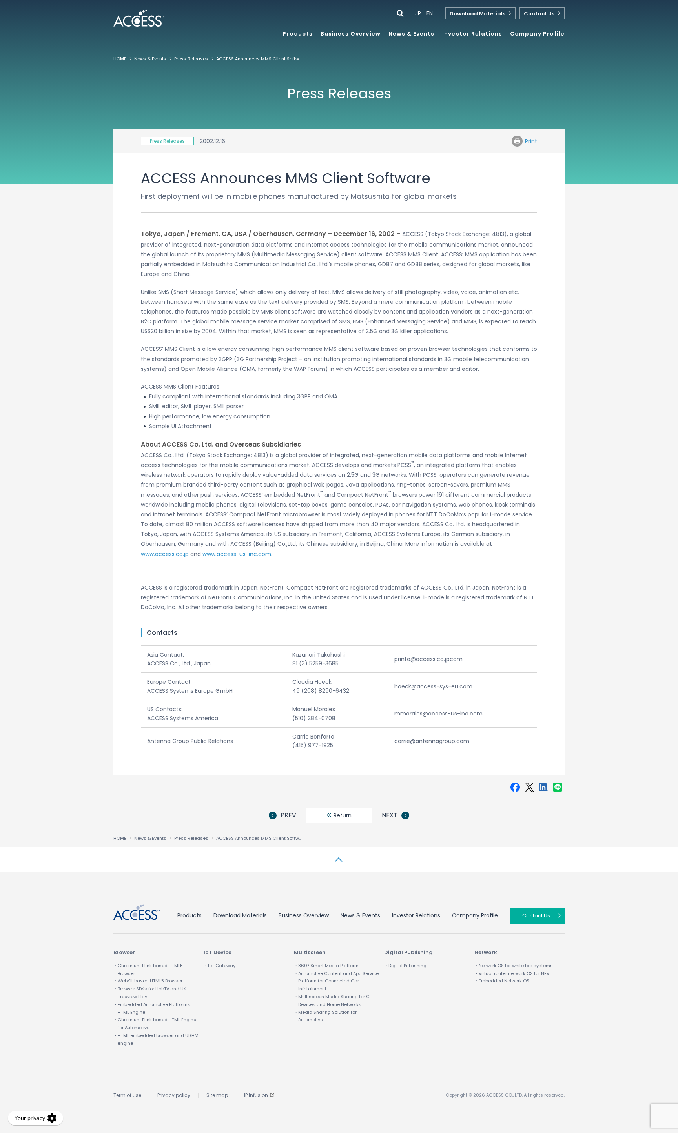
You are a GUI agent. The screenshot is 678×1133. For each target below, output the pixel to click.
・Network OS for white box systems (513, 965)
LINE (557, 787)
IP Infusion (256, 1095)
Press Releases (191, 59)
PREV (288, 815)
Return (342, 815)
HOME (119, 59)
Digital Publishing (408, 952)
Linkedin (543, 787)
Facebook (515, 787)
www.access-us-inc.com (236, 554)
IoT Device (217, 952)
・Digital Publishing (405, 965)
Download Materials (477, 13)
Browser (124, 952)
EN (429, 13)
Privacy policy (173, 1095)
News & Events (411, 34)
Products (189, 915)
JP (418, 13)
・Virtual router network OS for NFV (511, 973)
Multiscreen (310, 952)
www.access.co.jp (165, 554)
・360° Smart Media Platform (326, 965)
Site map (217, 1095)
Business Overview (304, 915)
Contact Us (539, 13)
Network (485, 952)
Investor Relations (416, 915)
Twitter (529, 787)
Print (531, 141)
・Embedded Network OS (501, 981)
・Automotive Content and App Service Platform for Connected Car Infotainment (336, 981)
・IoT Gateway (219, 965)
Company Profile (475, 915)
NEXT (389, 815)
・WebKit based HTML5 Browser (147, 981)
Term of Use (127, 1095)
